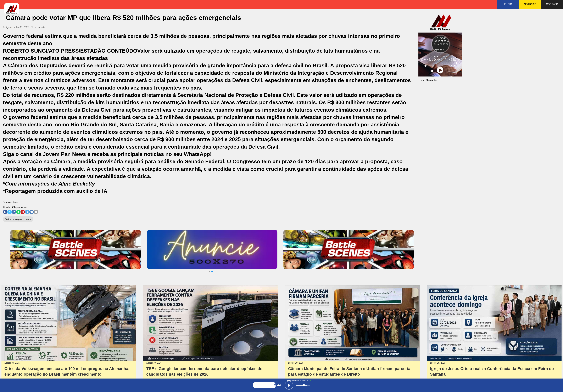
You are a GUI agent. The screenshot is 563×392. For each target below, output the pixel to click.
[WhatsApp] (18, 212)
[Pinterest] (23, 212)
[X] (9, 212)
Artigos (7, 27)
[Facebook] (5, 212)
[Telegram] (27, 212)
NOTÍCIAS (530, 4)
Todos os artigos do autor (18, 219)
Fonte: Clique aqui (15, 207)
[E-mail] (36, 212)
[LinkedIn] (14, 212)
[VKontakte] (31, 212)
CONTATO (552, 4)
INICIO (508, 4)
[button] (212, 271)
